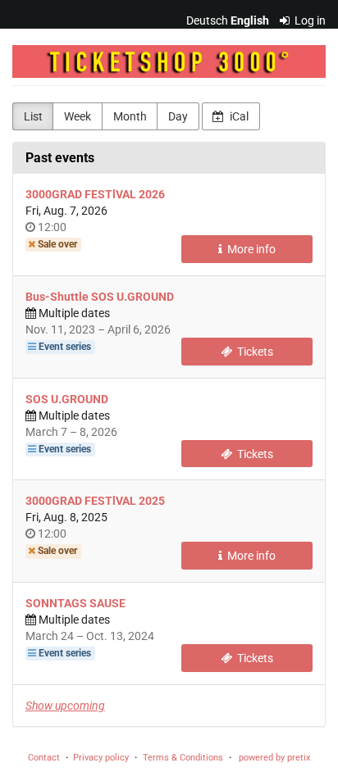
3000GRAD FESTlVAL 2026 (95, 194)
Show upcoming (65, 705)
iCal (238, 116)
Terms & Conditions (183, 757)
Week (77, 116)
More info (250, 249)
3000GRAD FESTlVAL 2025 (95, 500)
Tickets (254, 351)
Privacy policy (101, 757)
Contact (44, 757)
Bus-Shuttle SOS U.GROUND (99, 296)
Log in (309, 20)
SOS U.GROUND (66, 399)
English (250, 20)
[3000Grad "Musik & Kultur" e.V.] (169, 61)
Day (178, 116)
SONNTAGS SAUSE (75, 603)
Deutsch (207, 20)
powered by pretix (274, 757)
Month (130, 116)
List (33, 116)
